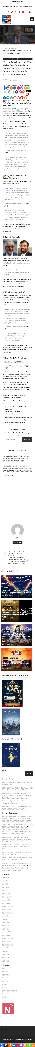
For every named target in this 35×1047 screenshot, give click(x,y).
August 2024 (6, 948)
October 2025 (6, 909)
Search (4, 770)
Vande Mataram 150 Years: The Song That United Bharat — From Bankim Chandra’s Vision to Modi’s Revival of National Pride (17, 831)
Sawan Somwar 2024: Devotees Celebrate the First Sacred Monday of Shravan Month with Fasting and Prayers (16, 637)
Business (21, 58)
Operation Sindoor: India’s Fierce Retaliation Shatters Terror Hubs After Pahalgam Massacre (17, 857)
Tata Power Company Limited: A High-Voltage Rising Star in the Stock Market (16, 591)
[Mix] (25, 88)
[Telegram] (9, 92)
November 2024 (7, 938)
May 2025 (5, 925)
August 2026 (6, 877)
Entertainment (8, 607)
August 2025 (6, 916)
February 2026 (6, 897)
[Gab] (11, 97)
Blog (15, 58)
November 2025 (7, 906)
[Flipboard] (27, 94)
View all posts (17, 542)
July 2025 (5, 919)
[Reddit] (11, 88)
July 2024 (5, 951)
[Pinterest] (18, 88)
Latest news (14, 48)
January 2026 (6, 900)
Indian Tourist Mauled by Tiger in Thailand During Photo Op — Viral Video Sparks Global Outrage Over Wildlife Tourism (15, 613)
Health (4, 984)
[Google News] (8, 97)
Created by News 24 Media (17, 1041)
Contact (22, 9)
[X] (8, 88)
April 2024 (5, 960)
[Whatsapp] (29, 88)
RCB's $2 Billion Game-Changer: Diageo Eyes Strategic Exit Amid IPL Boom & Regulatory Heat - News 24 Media (16, 458)
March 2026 (6, 893)
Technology (6, 1000)
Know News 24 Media (17, 1)
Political (28, 58)
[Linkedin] (15, 88)
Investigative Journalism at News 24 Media (17, 4)
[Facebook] (4, 88)
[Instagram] (20, 92)
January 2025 (6, 932)
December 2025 (7, 903)
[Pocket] (15, 97)
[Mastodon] (22, 88)
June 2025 (5, 922)
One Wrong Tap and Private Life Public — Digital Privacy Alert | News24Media (17, 868)
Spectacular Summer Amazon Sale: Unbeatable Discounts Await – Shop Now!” (15, 663)
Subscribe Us (16, 9)
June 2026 (5, 884)
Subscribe (27, 439)
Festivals (6, 631)
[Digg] (4, 97)
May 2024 (5, 957)
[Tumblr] (16, 92)
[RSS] (23, 92)
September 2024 (7, 944)
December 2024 (7, 935)
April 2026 (5, 890)
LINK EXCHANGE (7, 9)
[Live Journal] (13, 92)
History (4, 987)
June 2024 (5, 954)
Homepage (5, 48)
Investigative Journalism (9, 990)
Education (5, 974)
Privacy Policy (28, 9)
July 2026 (5, 881)
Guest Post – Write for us (25, 6)
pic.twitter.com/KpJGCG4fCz (13, 362)
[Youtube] (18, 97)
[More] (25, 97)
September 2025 (7, 913)
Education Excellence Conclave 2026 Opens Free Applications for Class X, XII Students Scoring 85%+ (17, 846)
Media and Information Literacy (10, 6)
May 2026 (5, 887)
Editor (7, 80)
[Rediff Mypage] (22, 97)
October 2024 (6, 941)
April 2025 (5, 928)
